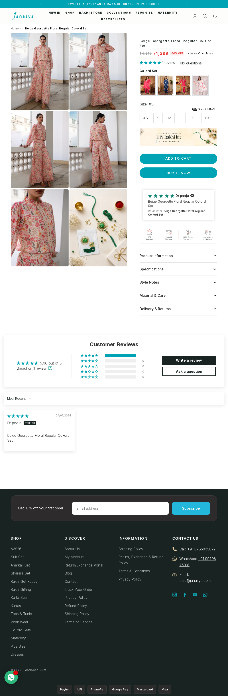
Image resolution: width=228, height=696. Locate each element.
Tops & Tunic (21, 614)
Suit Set (17, 557)
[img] (17, 416)
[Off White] (200, 85)
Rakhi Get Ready (24, 581)
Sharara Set (20, 573)
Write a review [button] (189, 360)
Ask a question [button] (189, 371)
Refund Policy (76, 605)
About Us (72, 549)
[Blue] (165, 85)
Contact (71, 581)
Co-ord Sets (21, 630)
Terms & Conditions (134, 571)
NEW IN (55, 12)
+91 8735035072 (201, 549)
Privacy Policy (76, 597)
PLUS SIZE (144, 12)
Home (15, 28)
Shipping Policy (77, 614)
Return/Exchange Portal (84, 565)
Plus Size (18, 646)
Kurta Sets (19, 597)
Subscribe (191, 508)
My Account (74, 557)
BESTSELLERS (113, 19)
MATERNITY (167, 12)
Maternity (18, 638)
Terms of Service (78, 622)
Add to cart (178, 158)
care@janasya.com (195, 580)
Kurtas (16, 605)
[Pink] (148, 85)
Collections (119, 12)
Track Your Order (78, 589)
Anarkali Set (20, 565)
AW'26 (16, 549)
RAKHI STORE (90, 12)
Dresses (17, 654)
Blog (68, 573)
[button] (151, 62)
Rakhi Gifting (21, 589)
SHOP (70, 12)
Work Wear (19, 622)
